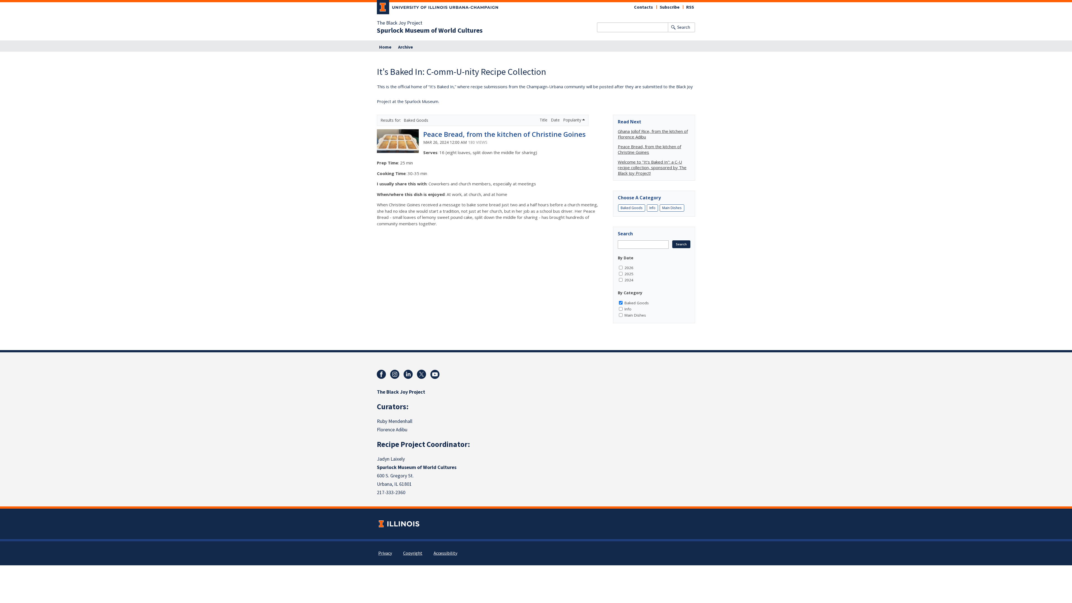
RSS (690, 7)
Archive (405, 47)
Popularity (572, 120)
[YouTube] (435, 374)
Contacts (643, 7)
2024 (628, 280)
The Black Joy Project (399, 23)
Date (556, 120)
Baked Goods (632, 207)
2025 (628, 273)
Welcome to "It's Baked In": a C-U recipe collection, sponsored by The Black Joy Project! (652, 167)
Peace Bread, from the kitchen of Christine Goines (504, 134)
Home (385, 47)
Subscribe (669, 7)
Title (544, 120)
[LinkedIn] (408, 374)
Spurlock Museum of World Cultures (430, 31)
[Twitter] (421, 374)
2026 (628, 267)
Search (683, 27)
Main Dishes (672, 207)
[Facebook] (381, 374)
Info (652, 207)
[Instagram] (395, 374)
